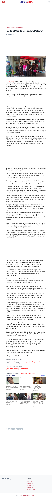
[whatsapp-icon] (10, 479)
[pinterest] (19, 429)
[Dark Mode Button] (49, 2)
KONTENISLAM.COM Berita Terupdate (28, 495)
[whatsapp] (14, 429)
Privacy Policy (31, 489)
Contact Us (30, 485)
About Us (30, 483)
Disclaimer (30, 487)
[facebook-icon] (3, 479)
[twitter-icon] (5, 479)
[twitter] (12, 429)
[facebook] (9, 429)
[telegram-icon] (8, 479)
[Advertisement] (26, 15)
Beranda (30, 481)
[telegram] (17, 429)
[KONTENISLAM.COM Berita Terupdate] (26, 2)
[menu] (3, 2)
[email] (22, 429)
